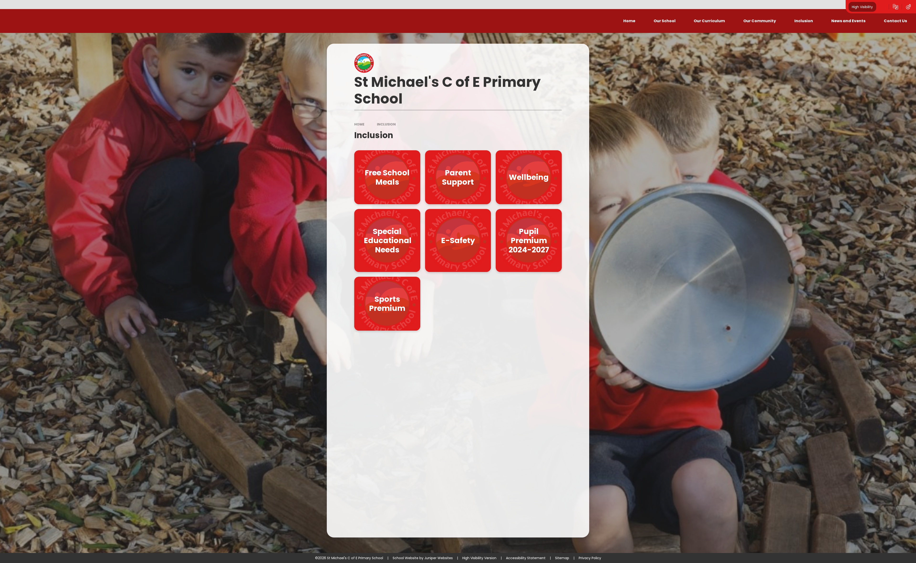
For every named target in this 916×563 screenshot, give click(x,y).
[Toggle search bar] (882, 6)
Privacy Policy (590, 558)
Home (359, 124)
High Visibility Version (479, 558)
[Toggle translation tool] (895, 6)
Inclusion (386, 124)
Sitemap (562, 558)
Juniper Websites (438, 558)
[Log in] (908, 6)
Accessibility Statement (526, 558)
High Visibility (862, 6)
